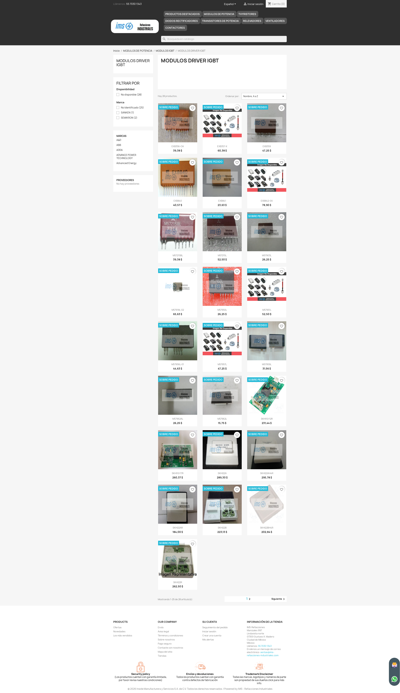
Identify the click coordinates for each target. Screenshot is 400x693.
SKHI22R (177, 582)
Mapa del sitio (165, 651)
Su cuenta (209, 622)
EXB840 (178, 200)
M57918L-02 (178, 309)
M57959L (266, 364)
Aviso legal (163, 631)
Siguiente (278, 599)
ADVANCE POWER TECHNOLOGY (126, 157)
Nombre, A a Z (264, 96)
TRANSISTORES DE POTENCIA (220, 21)
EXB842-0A (267, 200)
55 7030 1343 (134, 4)
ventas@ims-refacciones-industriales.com (262, 654)
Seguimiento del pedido (215, 627)
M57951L (266, 309)
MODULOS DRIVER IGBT (133, 62)
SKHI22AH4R (266, 473)
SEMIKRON (129, 117)
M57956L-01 (177, 364)
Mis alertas (208, 639)
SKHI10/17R (177, 473)
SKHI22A (222, 473)
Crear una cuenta (211, 635)
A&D (118, 140)
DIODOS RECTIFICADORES (181, 21)
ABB (118, 145)
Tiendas (162, 655)
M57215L (222, 255)
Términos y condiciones (170, 635)
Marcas (121, 136)
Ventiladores (275, 21)
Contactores (175, 27)
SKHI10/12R (267, 418)
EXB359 (267, 146)
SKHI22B (222, 527)
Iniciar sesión (209, 631)
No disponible (131, 94)
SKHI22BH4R (266, 527)
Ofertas (117, 627)
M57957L (222, 364)
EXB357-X (222, 146)
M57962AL (177, 418)
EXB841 (222, 200)
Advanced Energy (126, 163)
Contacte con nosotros (170, 647)
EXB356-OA (178, 146)
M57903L (266, 255)
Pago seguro (165, 643)
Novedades (119, 631)
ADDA (119, 150)
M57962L (222, 418)
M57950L (222, 309)
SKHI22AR (178, 527)
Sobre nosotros (166, 639)
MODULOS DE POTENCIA (219, 14)
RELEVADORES (252, 21)
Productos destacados (182, 14)
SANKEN (127, 112)
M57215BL (178, 255)
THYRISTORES (247, 14)
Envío (161, 627)
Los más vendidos (122, 635)
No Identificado (132, 107)
